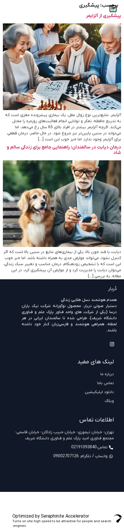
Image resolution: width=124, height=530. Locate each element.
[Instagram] (112, 344)
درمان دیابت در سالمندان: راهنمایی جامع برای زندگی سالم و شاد (64, 150)
